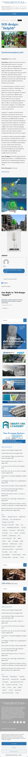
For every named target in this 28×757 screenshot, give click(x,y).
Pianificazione (13, 543)
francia (16, 533)
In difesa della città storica (7, 453)
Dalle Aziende (20, 530)
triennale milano (6, 557)
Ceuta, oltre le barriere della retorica (10, 466)
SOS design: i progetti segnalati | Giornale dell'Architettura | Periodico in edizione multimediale (11, 301)
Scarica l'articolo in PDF (10, 279)
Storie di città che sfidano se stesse (10, 485)
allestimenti (22, 516)
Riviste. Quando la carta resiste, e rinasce (11, 461)
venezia (22, 557)
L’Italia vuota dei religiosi (7, 450)
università (15, 557)
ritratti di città (19, 549)
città (3, 527)
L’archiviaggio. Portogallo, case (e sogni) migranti (13, 481)
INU (19, 535)
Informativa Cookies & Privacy (12, 754)
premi (20, 543)
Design (19, 20)
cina (22, 524)
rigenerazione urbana (7, 549)
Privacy (20, 754)
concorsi (23, 527)
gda (7, 20)
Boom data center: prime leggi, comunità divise (13, 498)
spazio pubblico (6, 554)
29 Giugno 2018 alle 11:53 (6, 305)
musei (9, 541)
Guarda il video (5, 171)
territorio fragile (16, 554)
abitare (4, 516)
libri (15, 538)
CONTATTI (4, 722)
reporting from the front (8, 546)
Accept (14, 743)
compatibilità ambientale (12, 527)
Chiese (17, 524)
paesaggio (15, 541)
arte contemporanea (15, 519)
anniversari (5, 519)
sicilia (15, 552)
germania (22, 533)
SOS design (7, 286)
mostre (4, 541)
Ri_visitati (4, 552)
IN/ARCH (4, 535)
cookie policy (12, 735)
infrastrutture (12, 535)
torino (24, 554)
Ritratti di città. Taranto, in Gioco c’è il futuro (12, 493)
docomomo (5, 533)
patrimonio (5, 543)
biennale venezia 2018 (7, 524)
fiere (11, 533)
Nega (14, 747)
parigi (21, 541)
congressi (4, 530)
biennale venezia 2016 (8, 522)
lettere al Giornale (7, 538)
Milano (19, 538)
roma (10, 552)
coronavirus (12, 530)
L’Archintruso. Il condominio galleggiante (11, 476)
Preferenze (14, 751)
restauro (19, 546)
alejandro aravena (12, 516)
